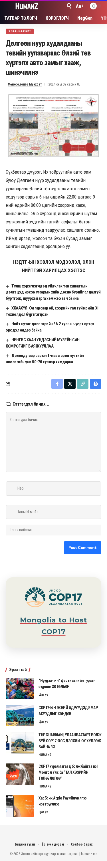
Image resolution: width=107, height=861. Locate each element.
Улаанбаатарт (20, 31)
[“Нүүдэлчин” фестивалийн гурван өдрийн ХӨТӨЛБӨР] (20, 688)
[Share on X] (70, 384)
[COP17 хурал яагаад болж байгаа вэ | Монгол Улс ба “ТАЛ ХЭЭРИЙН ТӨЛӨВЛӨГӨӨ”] (20, 774)
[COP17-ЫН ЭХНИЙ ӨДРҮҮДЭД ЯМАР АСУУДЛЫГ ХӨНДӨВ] (20, 715)
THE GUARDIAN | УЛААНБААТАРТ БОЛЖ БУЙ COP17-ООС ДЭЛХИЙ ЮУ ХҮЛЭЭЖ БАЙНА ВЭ (70, 741)
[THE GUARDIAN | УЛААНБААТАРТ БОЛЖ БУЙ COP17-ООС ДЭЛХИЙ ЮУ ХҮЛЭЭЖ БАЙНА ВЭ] (20, 742)
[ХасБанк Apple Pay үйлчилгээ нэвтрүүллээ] (20, 806)
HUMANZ (45, 755)
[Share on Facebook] (57, 384)
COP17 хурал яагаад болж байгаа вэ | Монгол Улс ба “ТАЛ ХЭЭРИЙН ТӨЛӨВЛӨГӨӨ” (68, 772)
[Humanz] (26, 6)
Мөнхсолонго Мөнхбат (25, 84)
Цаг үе (44, 695)
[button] (10, 6)
